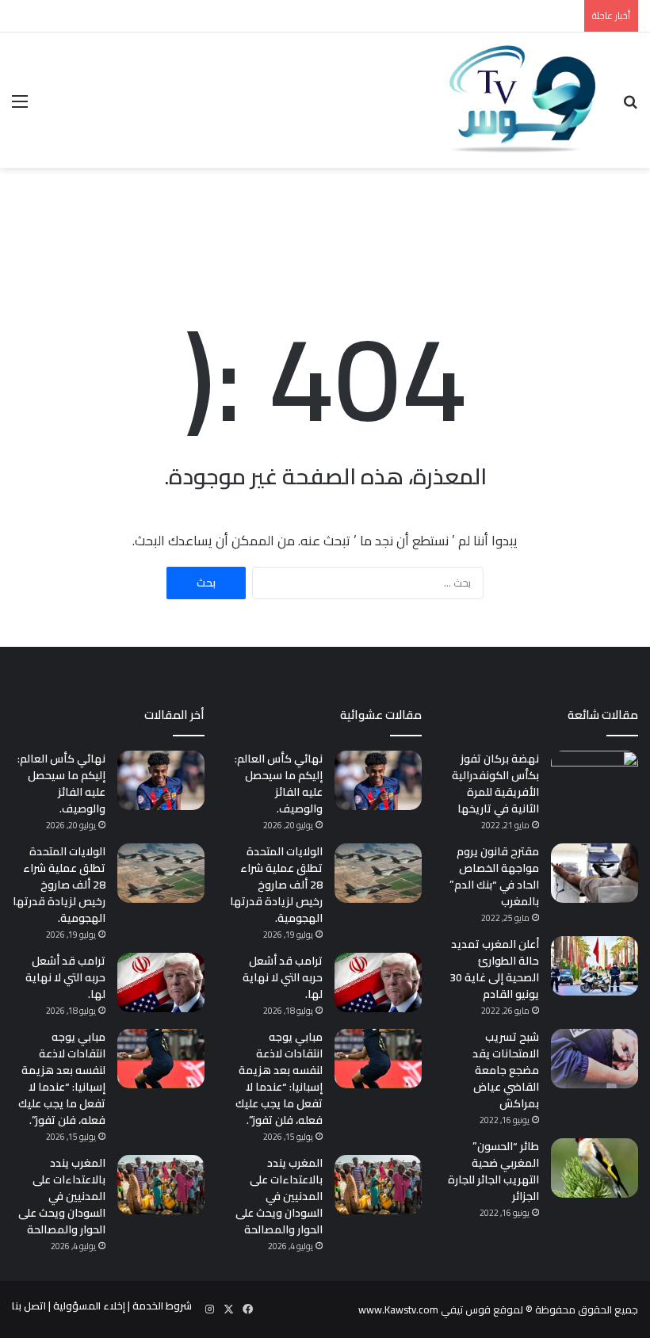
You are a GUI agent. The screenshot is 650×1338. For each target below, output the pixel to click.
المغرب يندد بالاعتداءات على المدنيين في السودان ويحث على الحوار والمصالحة (279, 1196)
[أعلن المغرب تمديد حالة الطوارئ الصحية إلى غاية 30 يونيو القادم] (594, 966)
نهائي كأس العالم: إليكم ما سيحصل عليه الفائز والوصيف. (279, 783)
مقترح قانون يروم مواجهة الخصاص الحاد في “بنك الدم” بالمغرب (494, 876)
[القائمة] (20, 106)
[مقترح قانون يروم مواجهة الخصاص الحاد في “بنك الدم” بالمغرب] (594, 873)
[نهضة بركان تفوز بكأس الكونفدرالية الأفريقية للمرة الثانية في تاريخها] (594, 780)
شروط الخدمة (162, 1305)
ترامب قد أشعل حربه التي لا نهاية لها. (283, 977)
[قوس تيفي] (523, 100)
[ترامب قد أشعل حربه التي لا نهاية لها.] (378, 982)
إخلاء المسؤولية (89, 1305)
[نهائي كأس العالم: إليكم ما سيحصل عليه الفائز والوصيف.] (378, 780)
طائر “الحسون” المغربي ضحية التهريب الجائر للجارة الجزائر (493, 1171)
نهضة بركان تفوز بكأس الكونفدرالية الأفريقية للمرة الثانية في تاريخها (495, 783)
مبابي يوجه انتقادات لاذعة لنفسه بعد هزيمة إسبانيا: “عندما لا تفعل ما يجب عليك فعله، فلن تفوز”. (279, 1078)
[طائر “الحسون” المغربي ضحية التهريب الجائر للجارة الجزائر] (594, 1168)
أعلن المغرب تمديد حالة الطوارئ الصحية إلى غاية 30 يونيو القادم (494, 969)
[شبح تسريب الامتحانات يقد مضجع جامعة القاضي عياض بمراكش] (594, 1058)
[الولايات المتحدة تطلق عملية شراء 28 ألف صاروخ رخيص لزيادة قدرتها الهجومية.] (378, 873)
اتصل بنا (29, 1305)
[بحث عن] (630, 106)
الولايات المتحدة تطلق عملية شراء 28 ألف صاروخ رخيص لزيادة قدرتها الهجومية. (276, 884)
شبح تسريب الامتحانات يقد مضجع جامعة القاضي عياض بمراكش (505, 1070)
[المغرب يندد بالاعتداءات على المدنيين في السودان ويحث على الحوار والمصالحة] (378, 1184)
